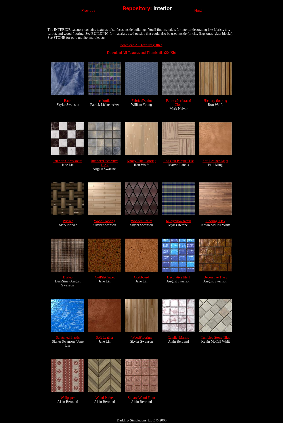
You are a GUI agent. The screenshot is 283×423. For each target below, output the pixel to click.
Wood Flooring (104, 221)
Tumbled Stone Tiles (215, 337)
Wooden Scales (141, 221)
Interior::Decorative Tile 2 (104, 163)
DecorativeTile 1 (178, 277)
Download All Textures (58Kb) (141, 45)
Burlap (68, 277)
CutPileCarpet (105, 277)
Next (198, 10)
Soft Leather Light (215, 161)
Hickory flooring (215, 100)
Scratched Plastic (68, 337)
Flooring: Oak (215, 221)
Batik (67, 100)
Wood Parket (105, 398)
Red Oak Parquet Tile (178, 161)
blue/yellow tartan (178, 221)
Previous (88, 10)
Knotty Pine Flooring (141, 161)
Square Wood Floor (141, 398)
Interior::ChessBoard (67, 161)
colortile (104, 100)
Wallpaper (68, 398)
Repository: (137, 8)
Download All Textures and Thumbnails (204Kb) (141, 52)
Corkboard (141, 277)
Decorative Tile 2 (215, 277)
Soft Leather (104, 337)
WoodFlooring (141, 337)
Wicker (68, 221)
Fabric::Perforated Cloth (178, 102)
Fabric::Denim (142, 100)
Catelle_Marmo (178, 337)
